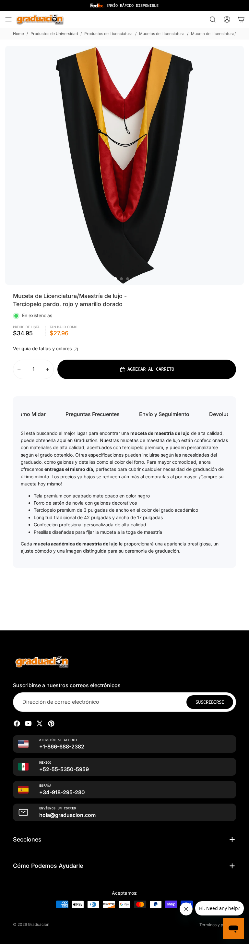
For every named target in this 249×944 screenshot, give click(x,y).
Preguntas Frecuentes (92, 414)
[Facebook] (17, 723)
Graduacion (38, 924)
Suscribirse (210, 702)
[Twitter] (39, 723)
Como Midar (30, 414)
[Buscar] (213, 19)
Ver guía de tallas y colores (43, 348)
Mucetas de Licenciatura (161, 33)
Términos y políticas (217, 924)
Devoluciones (226, 414)
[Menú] (8, 19)
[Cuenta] (227, 19)
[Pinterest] (51, 723)
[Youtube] (28, 723)
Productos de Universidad (54, 33)
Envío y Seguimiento (164, 414)
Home (18, 33)
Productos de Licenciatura (108, 33)
